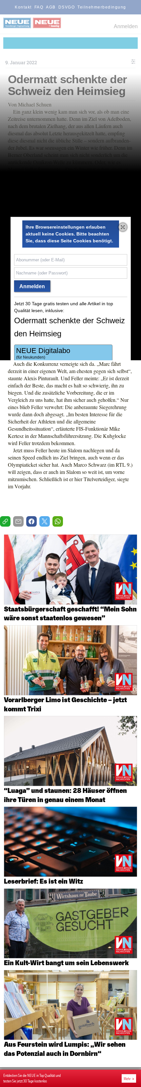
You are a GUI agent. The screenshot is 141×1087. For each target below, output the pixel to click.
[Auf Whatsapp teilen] (57, 521)
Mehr (127, 1078)
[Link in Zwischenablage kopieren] (5, 521)
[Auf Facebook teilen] (31, 521)
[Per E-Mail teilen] (18, 521)
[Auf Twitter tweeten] (44, 521)
